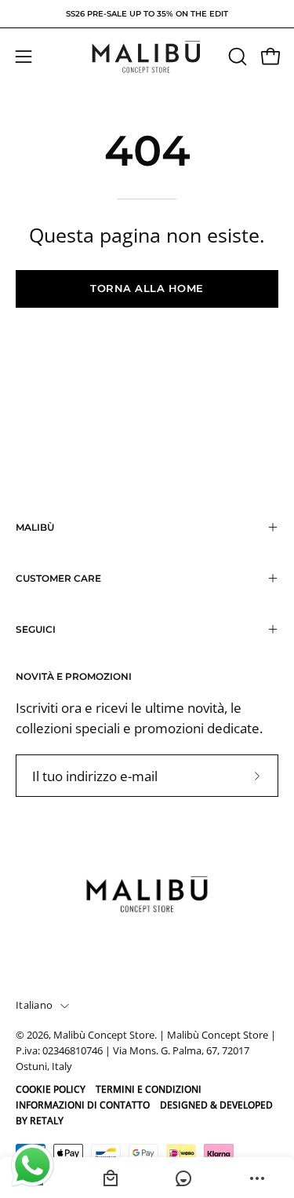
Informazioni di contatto (83, 1105)
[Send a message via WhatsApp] (32, 1165)
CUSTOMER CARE (58, 578)
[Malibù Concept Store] (147, 57)
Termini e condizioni (148, 1089)
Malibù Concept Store (103, 1035)
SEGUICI (36, 629)
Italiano (34, 1005)
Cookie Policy (50, 1089)
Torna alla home (147, 288)
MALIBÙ (35, 527)
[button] (236, 57)
